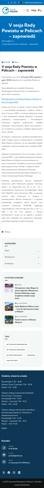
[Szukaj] (24, 10)
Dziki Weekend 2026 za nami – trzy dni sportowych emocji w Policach (27, 309)
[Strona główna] (10, 10)
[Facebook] (9, 472)
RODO (4, 428)
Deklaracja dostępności (33, 3)
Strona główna (7, 41)
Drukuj (7, 232)
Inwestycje (9, 263)
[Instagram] (14, 472)
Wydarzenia (10, 257)
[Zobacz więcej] (9, 288)
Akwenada (31, 355)
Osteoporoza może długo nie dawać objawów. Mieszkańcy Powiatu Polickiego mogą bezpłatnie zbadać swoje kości (26, 293)
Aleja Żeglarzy (12, 360)
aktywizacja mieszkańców (17, 344)
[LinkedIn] (19, 472)
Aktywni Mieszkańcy (15, 355)
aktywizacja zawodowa (16, 350)
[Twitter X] (4, 472)
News (16, 62)
